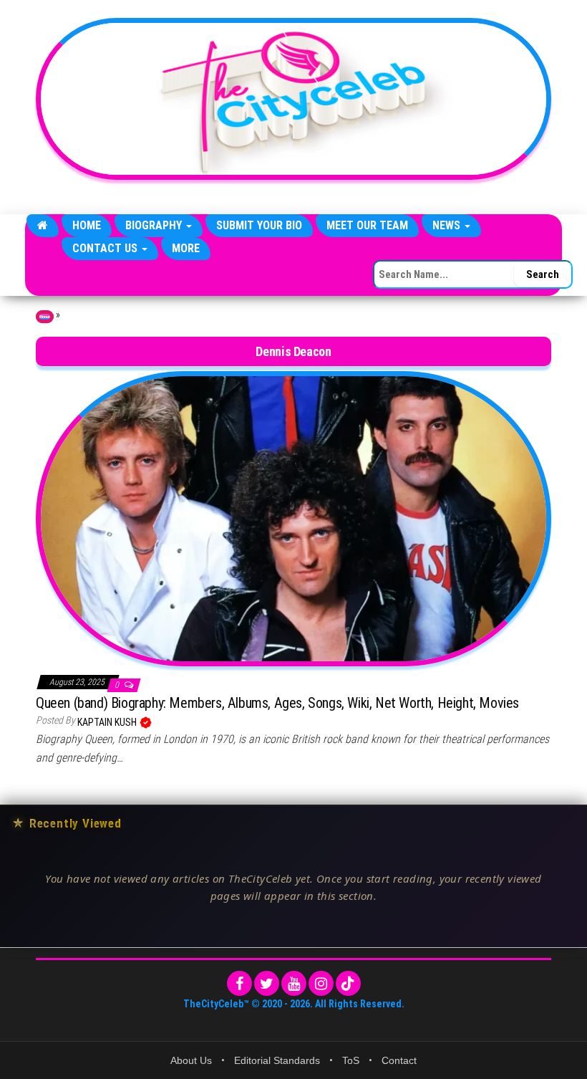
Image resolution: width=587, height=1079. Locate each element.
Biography (155, 225)
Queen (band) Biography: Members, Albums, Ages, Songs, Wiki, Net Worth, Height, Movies (277, 702)
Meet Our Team (367, 225)
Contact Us (106, 248)
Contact (399, 1060)
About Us (191, 1060)
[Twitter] (266, 983)
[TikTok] (348, 983)
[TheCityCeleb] (42, 225)
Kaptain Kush (108, 722)
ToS (350, 1060)
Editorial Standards (277, 1060)
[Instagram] (321, 983)
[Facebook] (239, 983)
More (186, 248)
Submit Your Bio (259, 225)
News (447, 225)
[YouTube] (293, 983)
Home (86, 225)
